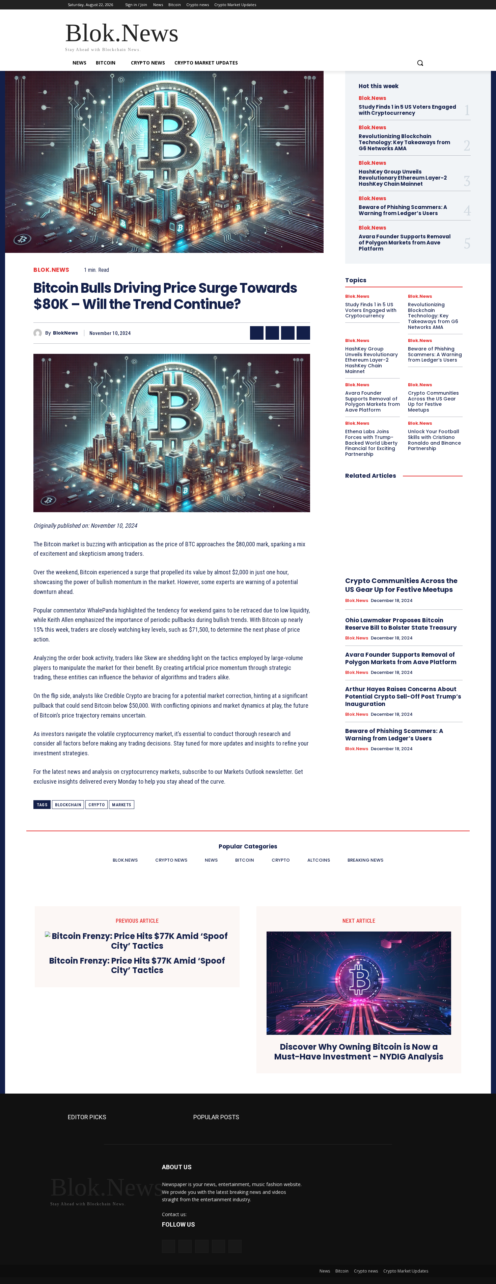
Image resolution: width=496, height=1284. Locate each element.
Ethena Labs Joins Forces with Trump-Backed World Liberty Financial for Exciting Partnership (371, 442)
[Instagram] (396, 5)
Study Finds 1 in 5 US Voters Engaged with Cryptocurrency (407, 109)
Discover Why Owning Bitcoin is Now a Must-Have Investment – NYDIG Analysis (358, 1052)
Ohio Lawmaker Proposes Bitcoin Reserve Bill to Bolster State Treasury (401, 624)
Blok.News (51, 270)
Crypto (96, 804)
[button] (420, 63)
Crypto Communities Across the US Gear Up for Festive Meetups (433, 401)
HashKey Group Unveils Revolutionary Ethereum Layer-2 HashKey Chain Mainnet (403, 177)
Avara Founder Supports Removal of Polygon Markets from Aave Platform (405, 242)
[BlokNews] (39, 333)
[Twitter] (406, 5)
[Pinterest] (288, 333)
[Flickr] (201, 1246)
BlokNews (65, 333)
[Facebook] (387, 5)
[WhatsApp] (303, 333)
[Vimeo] (415, 5)
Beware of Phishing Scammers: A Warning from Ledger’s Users (403, 210)
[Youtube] (424, 5)
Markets (121, 804)
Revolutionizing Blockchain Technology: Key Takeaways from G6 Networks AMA (404, 142)
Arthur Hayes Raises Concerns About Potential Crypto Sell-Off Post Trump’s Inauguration (403, 696)
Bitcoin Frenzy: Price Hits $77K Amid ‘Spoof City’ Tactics (137, 966)
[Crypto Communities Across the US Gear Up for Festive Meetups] (404, 528)
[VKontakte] (235, 1246)
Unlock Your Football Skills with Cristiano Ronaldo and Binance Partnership (434, 440)
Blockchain (68, 804)
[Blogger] (168, 1246)
